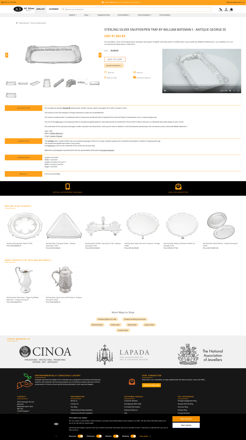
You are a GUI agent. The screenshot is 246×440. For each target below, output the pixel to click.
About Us (74, 401)
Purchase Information (132, 407)
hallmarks (51, 146)
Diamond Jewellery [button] (144, 15)
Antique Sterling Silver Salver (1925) (19, 243)
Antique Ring (182, 410)
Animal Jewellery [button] (123, 15)
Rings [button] (86, 15)
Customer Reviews (131, 401)
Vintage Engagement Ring (187, 401)
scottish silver (123, 330)
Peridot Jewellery (164, 15)
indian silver (115, 325)
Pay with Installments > (113, 65)
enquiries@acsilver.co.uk (237, 2)
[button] (63, 9)
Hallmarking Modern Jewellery (82, 413)
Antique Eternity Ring (185, 404)
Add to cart (115, 59)
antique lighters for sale (107, 319)
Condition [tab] (23, 141)
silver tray (58, 122)
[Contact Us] (221, 9)
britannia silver (97, 325)
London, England (56, 136)
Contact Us (75, 404)
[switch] (99, 436)
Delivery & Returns (131, 410)
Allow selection (186, 425)
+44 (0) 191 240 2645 (9, 2)
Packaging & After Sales (132, 404)
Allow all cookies (186, 419)
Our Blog (74, 407)
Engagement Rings (104, 15)
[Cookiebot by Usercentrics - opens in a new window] (56, 436)
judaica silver (149, 325)
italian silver (132, 325)
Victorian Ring (183, 407)
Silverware (54, 9)
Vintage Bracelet (184, 413)
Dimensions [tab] (23, 157)
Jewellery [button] (72, 15)
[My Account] (226, 9)
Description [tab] (23, 108)
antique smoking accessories (135, 319)
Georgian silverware (107, 150)
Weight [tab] (23, 174)
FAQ (125, 413)
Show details (144, 436)
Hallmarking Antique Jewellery (81, 410)
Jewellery (41, 9)
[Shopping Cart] (231, 9)
